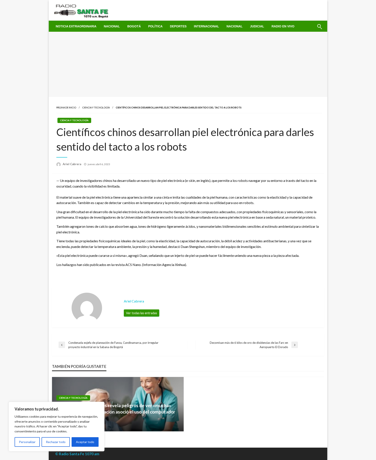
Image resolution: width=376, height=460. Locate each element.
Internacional (206, 26)
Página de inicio (66, 107)
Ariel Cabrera (72, 164)
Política (155, 26)
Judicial (257, 26)
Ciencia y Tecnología (96, 107)
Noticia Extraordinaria (76, 26)
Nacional (112, 26)
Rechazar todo (55, 442)
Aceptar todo (85, 442)
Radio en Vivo (283, 26)
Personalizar (27, 442)
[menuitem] (76, 26)
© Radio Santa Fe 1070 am (77, 454)
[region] (56, 426)
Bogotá (134, 26)
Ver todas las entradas (141, 313)
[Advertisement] (188, 64)
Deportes (178, 26)
